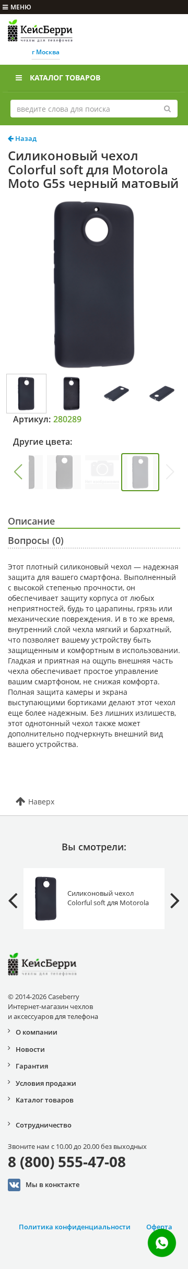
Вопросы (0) (36, 540)
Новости (30, 1049)
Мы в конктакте (52, 1184)
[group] (64, 472)
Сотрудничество (44, 1125)
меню (20, 7)
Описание (31, 521)
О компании (36, 1032)
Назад (25, 138)
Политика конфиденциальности (75, 1226)
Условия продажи (46, 1083)
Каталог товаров (65, 77)
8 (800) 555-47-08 (67, 1161)
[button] (17, 472)
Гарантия (32, 1066)
